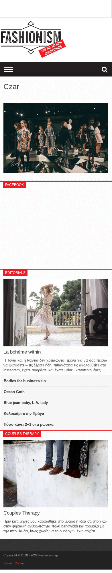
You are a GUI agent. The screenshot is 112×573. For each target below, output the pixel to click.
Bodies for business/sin (25, 381)
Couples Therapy (21, 513)
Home (7, 563)
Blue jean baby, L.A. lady (26, 403)
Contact (20, 563)
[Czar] (55, 171)
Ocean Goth (14, 392)
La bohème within (22, 352)
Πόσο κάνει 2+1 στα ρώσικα (29, 424)
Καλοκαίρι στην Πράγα (24, 413)
